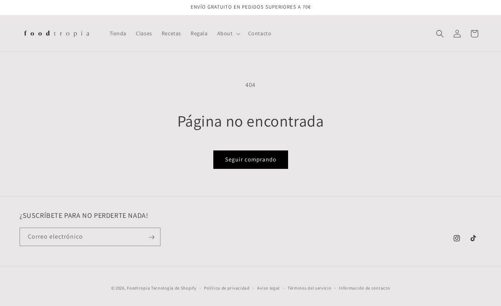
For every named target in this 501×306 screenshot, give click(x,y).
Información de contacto (364, 287)
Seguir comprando (250, 159)
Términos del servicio (310, 287)
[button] (228, 33)
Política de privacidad (226, 287)
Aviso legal (268, 287)
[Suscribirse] (151, 237)
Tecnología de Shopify (173, 288)
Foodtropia (138, 288)
